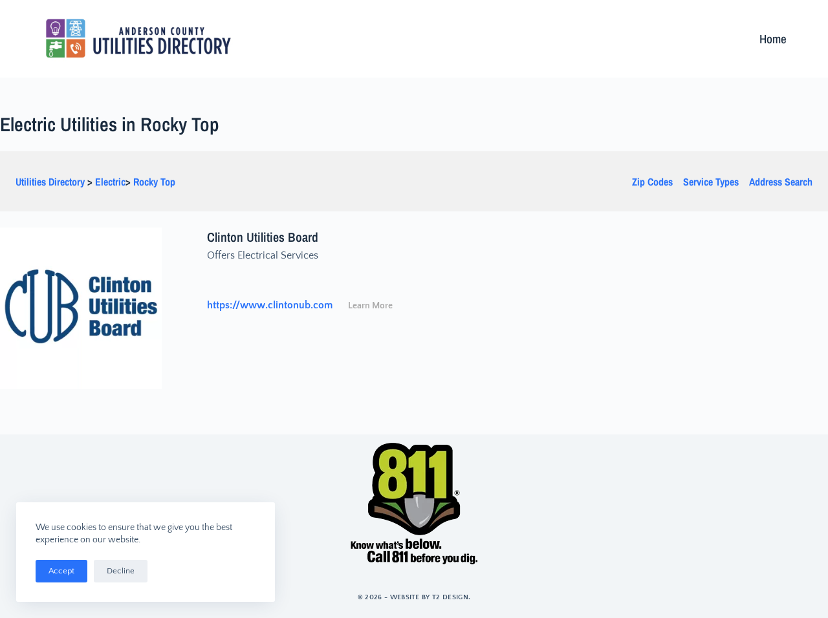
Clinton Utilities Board (262, 237)
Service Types (711, 182)
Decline (121, 570)
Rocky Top (154, 182)
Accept (61, 570)
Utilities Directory (50, 182)
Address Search (780, 182)
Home (773, 38)
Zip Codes (652, 182)
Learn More (370, 306)
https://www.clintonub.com (269, 305)
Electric (110, 182)
